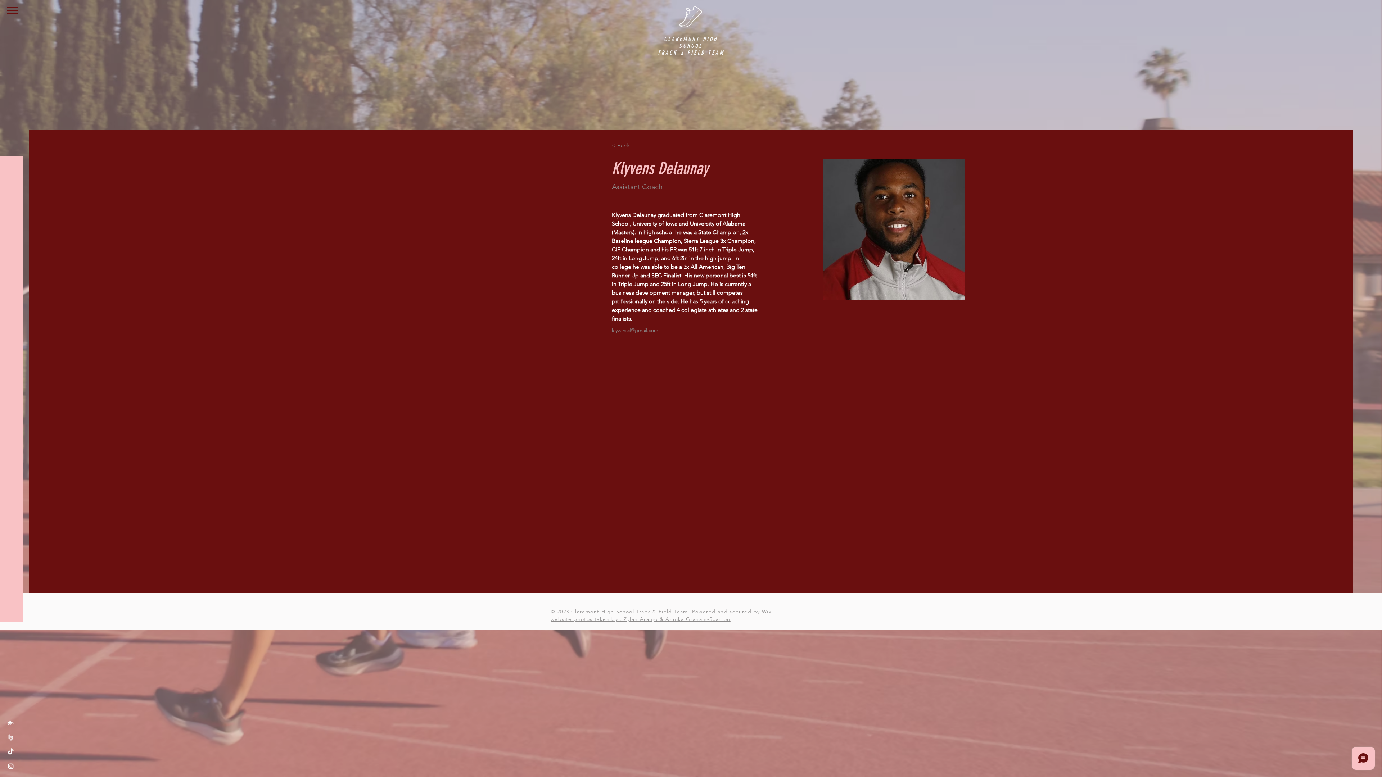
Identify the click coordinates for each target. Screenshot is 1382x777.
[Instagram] (10, 766)
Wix (767, 611)
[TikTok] (10, 751)
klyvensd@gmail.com (635, 330)
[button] (12, 10)
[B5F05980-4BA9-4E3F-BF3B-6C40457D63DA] (10, 737)
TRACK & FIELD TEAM (691, 52)
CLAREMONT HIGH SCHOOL (691, 42)
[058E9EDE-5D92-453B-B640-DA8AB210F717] (10, 723)
